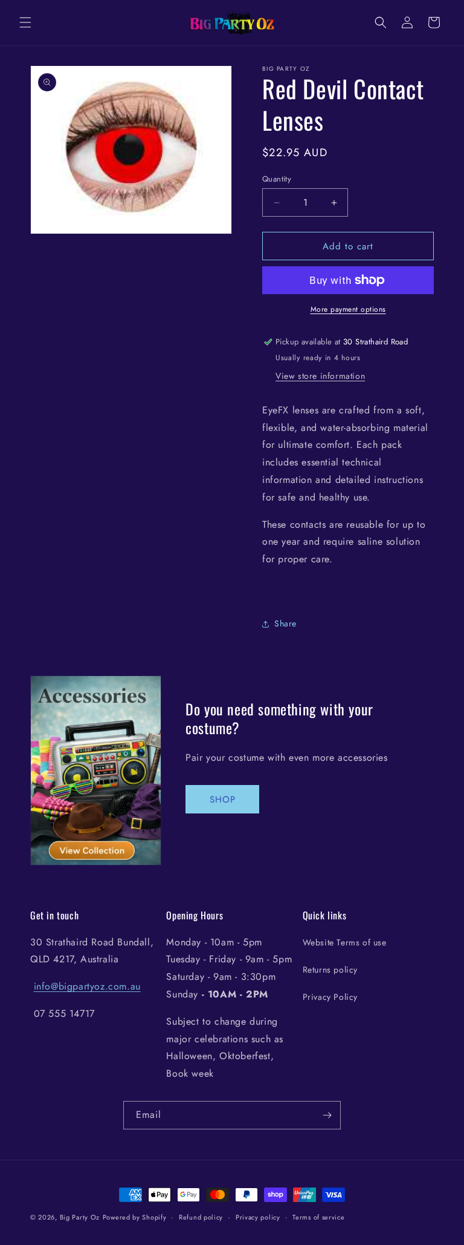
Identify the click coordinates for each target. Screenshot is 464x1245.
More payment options (348, 309)
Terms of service (318, 1217)
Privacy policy (258, 1217)
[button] (25, 22)
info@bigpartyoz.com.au (87, 986)
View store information (320, 376)
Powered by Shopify (135, 1217)
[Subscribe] (327, 1115)
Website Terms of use (345, 942)
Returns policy (330, 970)
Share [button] (285, 623)
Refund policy (201, 1217)
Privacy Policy (330, 997)
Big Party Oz (80, 1217)
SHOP (223, 799)
